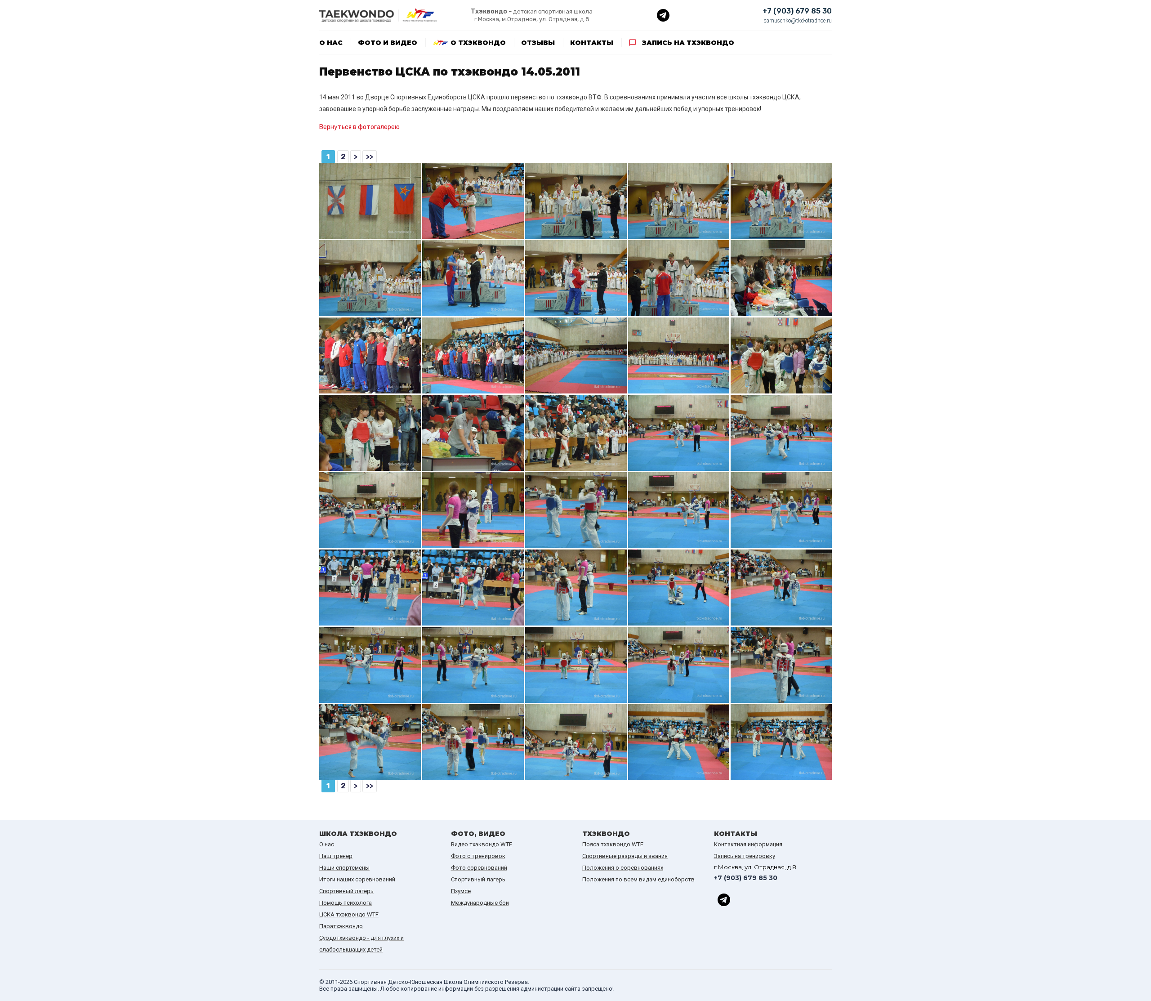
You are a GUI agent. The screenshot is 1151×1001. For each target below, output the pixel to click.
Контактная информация (748, 844)
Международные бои (480, 902)
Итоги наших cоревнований (357, 879)
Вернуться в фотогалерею (359, 127)
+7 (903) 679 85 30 (797, 11)
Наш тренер (335, 856)
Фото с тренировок (478, 856)
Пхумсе (461, 891)
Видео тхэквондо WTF (481, 844)
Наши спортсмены (344, 867)
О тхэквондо (478, 43)
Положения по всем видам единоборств (638, 879)
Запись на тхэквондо (688, 43)
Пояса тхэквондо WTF (612, 844)
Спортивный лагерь (346, 891)
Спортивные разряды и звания (625, 856)
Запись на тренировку (744, 856)
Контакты (591, 43)
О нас (331, 43)
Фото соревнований (479, 867)
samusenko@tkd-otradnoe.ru (798, 21)
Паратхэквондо (341, 926)
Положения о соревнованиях (622, 867)
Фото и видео (387, 43)
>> (369, 156)
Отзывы (538, 43)
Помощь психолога (345, 902)
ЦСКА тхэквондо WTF (349, 914)
